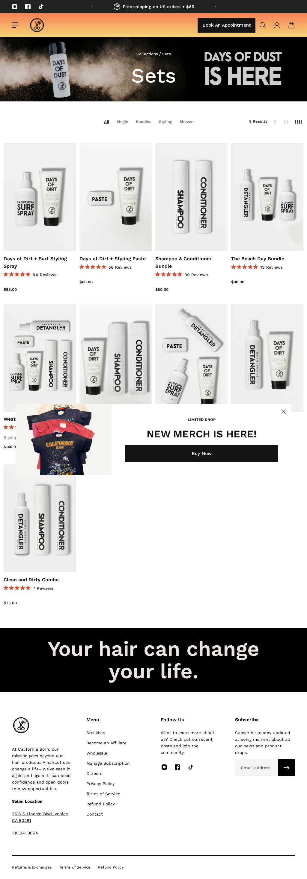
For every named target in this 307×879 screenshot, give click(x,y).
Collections (147, 54)
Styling (165, 121)
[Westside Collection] (40, 358)
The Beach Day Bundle (257, 258)
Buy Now (202, 453)
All (106, 121)
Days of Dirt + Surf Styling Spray (35, 262)
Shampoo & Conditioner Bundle (183, 262)
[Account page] (277, 25)
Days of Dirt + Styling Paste (112, 258)
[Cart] (291, 25)
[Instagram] (14, 6)
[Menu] (16, 25)
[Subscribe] (286, 767)
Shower (187, 121)
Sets (166, 54)
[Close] (283, 411)
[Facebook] (27, 6)
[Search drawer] (262, 25)
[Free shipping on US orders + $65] (153, 6)
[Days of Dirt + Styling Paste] (115, 197)
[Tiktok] (41, 6)
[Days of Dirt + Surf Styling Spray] (40, 197)
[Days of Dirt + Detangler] (267, 358)
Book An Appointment (226, 25)
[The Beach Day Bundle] (267, 197)
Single (122, 121)
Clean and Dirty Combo (31, 580)
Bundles (143, 121)
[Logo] (37, 25)
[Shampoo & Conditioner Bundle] (191, 197)
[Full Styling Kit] (191, 358)
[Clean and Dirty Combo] (40, 518)
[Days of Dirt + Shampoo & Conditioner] (115, 358)
